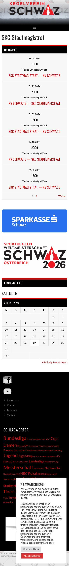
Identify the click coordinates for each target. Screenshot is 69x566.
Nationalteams (9, 474)
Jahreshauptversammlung (49, 450)
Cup (54, 438)
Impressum (13, 400)
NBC (18, 474)
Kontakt (11, 405)
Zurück (7, 196)
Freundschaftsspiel (14, 450)
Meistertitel (39, 468)
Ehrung (20, 446)
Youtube (11, 414)
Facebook (12, 410)
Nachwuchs (52, 468)
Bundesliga (14, 438)
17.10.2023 (34, 142)
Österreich (8, 502)
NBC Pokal (28, 473)
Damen (10, 444)
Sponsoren (51, 474)
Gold (28, 450)
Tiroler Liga (12, 491)
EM (26, 445)
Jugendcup (25, 456)
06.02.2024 (34, 114)
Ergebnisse (33, 446)
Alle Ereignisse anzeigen (54, 362)
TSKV (5, 498)
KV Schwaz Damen (20, 462)
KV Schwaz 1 (52, 456)
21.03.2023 (34, 170)
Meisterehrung (51, 462)
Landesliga (36, 461)
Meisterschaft (18, 467)
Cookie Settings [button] (31, 549)
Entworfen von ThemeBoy (14, 556)
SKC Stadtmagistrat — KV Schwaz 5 (34, 75)
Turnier (13, 497)
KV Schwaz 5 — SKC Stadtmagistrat (34, 103)
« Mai (6, 356)
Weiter (62, 196)
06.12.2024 (34, 86)
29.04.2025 (34, 58)
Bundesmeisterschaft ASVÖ (38, 439)
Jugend (10, 455)
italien (34, 450)
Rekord (41, 473)
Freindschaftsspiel (51, 446)
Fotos (41, 446)
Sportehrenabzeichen (12, 479)
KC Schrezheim (39, 456)
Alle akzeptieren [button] (32, 555)
